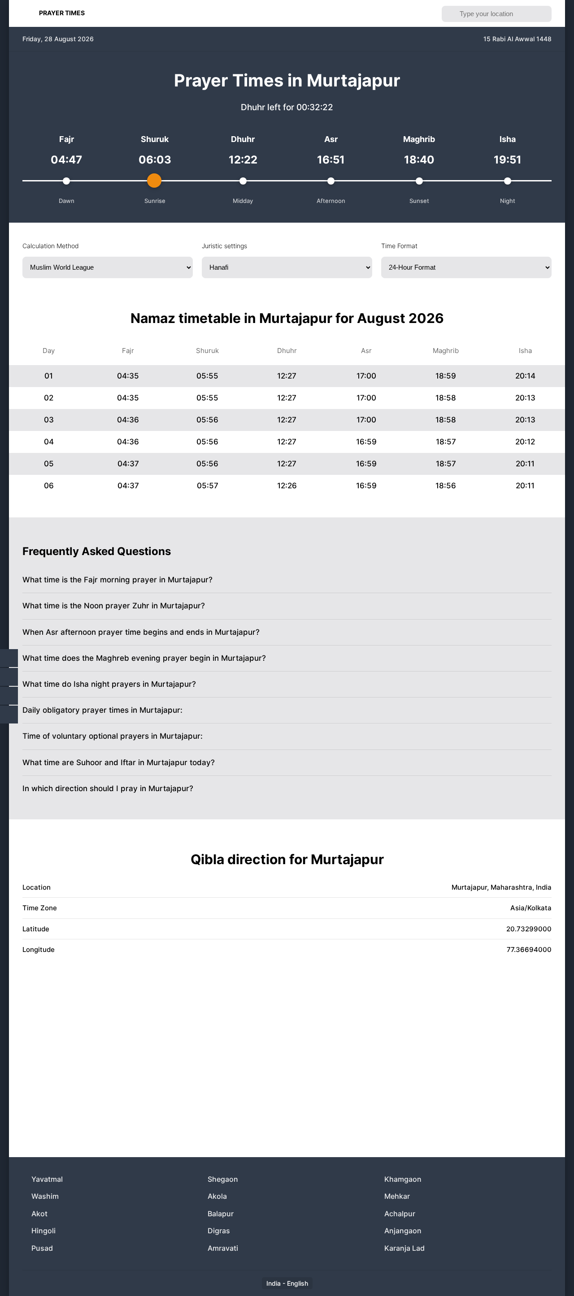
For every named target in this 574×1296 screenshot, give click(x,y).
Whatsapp (9, 714)
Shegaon (223, 1179)
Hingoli (43, 1230)
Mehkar (397, 1196)
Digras (219, 1230)
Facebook (9, 658)
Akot (39, 1213)
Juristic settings (224, 246)
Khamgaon (403, 1179)
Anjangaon (403, 1230)
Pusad (42, 1248)
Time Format (399, 246)
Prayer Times (62, 13)
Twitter (9, 677)
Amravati (223, 1248)
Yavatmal (47, 1179)
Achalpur (399, 1213)
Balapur (221, 1213)
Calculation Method (50, 246)
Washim (45, 1196)
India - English (287, 1283)
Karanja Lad (404, 1248)
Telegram (9, 696)
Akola (217, 1196)
